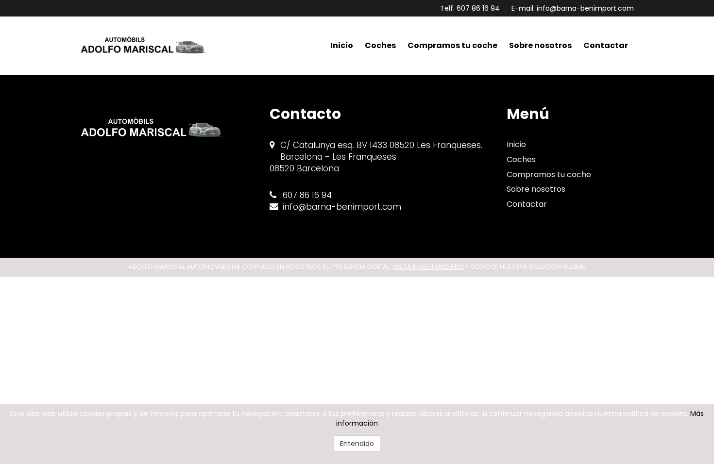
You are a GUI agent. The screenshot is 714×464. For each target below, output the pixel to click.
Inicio (341, 45)
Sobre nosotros (540, 45)
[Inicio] (147, 45)
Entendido (357, 443)
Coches (380, 45)
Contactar (605, 45)
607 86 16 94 (478, 8)
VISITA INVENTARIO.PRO (428, 266)
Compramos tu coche (452, 45)
